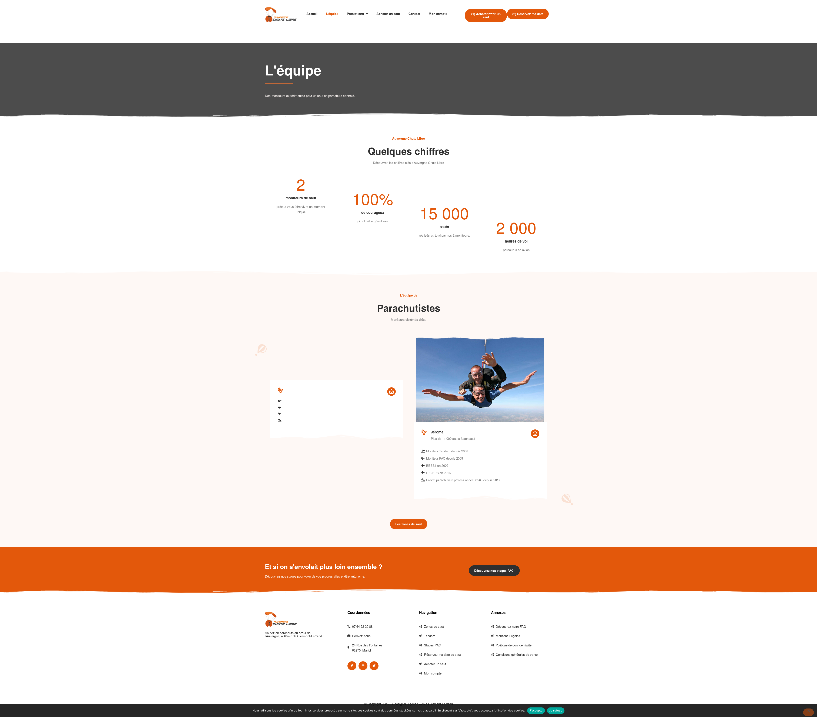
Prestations (355, 13)
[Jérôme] (424, 432)
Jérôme (437, 431)
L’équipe (332, 13)
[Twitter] (374, 665)
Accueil (311, 13)
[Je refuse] (808, 712)
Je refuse (555, 710)
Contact (414, 13)
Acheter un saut (388, 13)
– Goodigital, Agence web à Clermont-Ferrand (421, 703)
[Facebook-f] (351, 665)
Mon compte (438, 13)
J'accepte (536, 710)
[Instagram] (363, 665)
